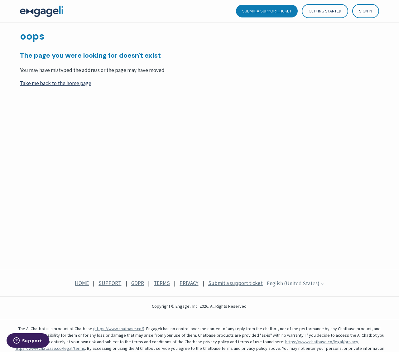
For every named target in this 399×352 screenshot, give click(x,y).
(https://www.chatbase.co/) (118, 328)
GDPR (137, 283)
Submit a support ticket (266, 11)
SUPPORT (110, 283)
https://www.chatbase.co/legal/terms (50, 348)
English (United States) (293, 284)
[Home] (41, 11)
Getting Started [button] (325, 11)
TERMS (162, 283)
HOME (82, 283)
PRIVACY (189, 283)
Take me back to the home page (55, 83)
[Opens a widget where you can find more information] (27, 341)
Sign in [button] (365, 11)
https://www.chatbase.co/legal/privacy (321, 342)
